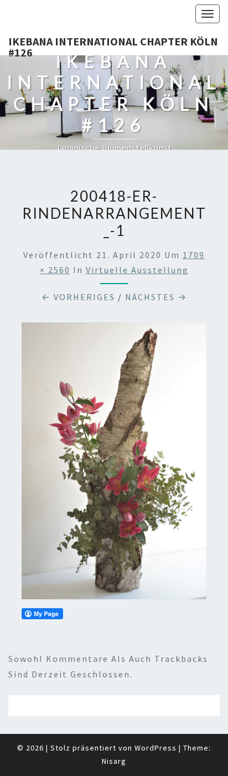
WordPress (155, 748)
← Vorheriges (78, 296)
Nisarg (114, 761)
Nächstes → (156, 296)
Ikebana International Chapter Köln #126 (113, 44)
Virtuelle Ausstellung (137, 269)
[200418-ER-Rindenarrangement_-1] (114, 464)
